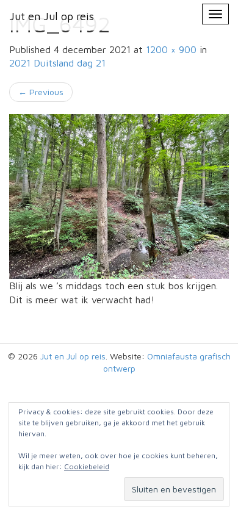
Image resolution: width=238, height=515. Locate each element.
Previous (40, 92)
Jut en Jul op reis (73, 356)
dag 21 (57, 62)
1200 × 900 (171, 49)
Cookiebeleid (86, 466)
